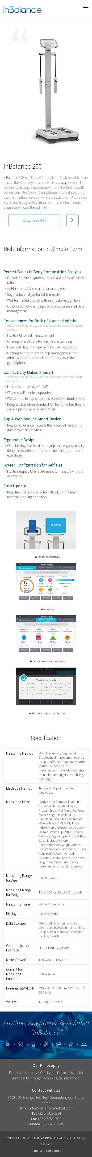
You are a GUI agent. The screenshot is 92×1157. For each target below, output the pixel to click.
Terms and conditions (46, 1150)
